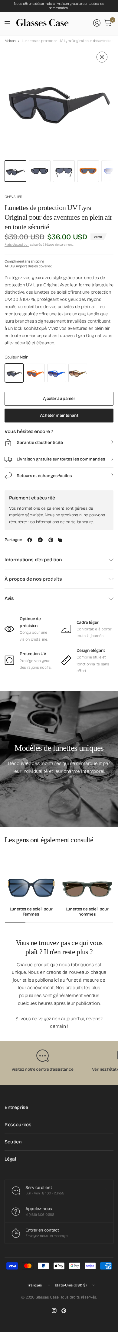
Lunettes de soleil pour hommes (87, 912)
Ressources (18, 1124)
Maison (10, 41)
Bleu (57, 373)
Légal (10, 1159)
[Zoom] (102, 57)
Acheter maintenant (59, 415)
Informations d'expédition (33, 559)
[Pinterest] (64, 1310)
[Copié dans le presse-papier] (60, 540)
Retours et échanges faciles (44, 475)
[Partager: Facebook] (30, 540)
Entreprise (16, 1107)
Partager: (13, 540)
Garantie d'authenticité (40, 442)
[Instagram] (54, 1310)
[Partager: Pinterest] (51, 540)
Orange (35, 373)
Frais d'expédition (17, 245)
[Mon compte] (96, 23)
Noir (14, 373)
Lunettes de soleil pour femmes (31, 912)
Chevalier (13, 197)
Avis (9, 598)
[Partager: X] (40, 540)
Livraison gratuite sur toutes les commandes (61, 459)
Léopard (78, 373)
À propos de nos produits (33, 579)
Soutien (13, 1142)
